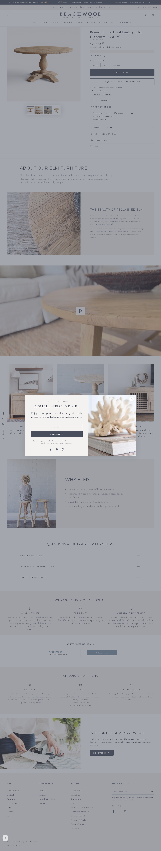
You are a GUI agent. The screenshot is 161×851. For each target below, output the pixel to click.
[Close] (131, 399)
